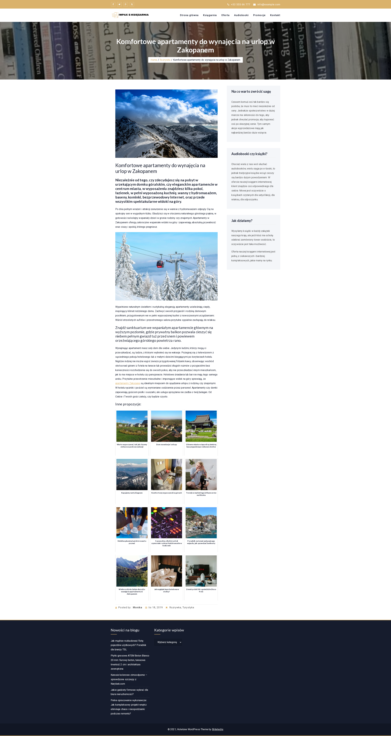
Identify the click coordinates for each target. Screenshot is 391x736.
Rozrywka (165, 59)
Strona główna (189, 15)
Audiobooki (241, 15)
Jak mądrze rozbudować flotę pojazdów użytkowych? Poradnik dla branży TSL (128, 645)
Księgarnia (210, 15)
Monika (137, 607)
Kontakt (275, 15)
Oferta (225, 15)
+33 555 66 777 (240, 4)
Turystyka (188, 607)
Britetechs (217, 729)
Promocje (259, 15)
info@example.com (268, 4)
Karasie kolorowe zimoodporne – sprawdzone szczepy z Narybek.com (129, 679)
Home (154, 59)
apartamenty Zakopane (127, 383)
